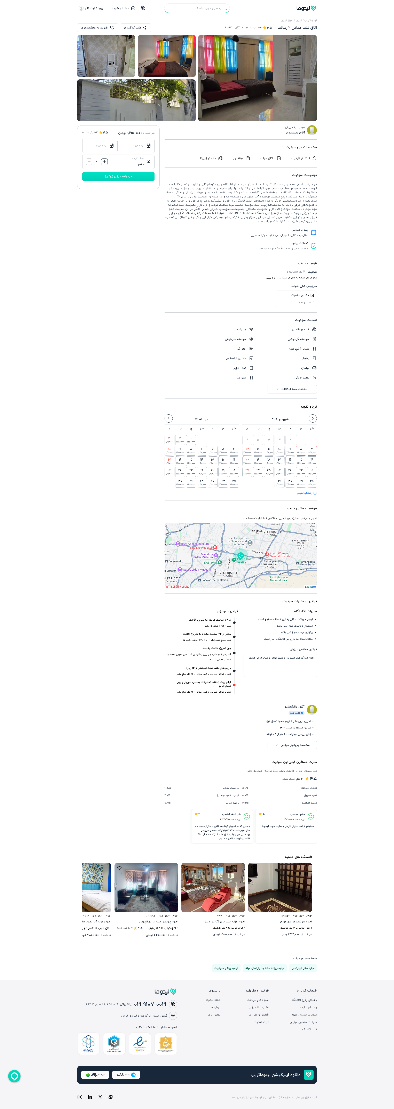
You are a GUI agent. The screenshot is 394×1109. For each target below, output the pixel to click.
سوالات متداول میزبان (303, 1022)
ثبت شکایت (261, 1022)
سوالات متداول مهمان (303, 1015)
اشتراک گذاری (132, 27)
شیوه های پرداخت (258, 1000)
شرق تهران (287, 20)
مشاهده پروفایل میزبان (295, 745)
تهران (299, 20)
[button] (240, 555)
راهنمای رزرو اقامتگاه (304, 1000)
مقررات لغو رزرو (259, 1007)
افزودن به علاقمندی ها (94, 27)
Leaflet (309, 586)
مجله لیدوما (213, 1000)
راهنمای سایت (308, 1007)
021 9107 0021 (150, 1004)
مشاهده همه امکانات (294, 389)
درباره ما (215, 1007)
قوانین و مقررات (259, 1015)
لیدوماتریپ (310, 20)
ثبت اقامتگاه (309, 1029)
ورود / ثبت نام (94, 8)
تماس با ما (214, 1015)
